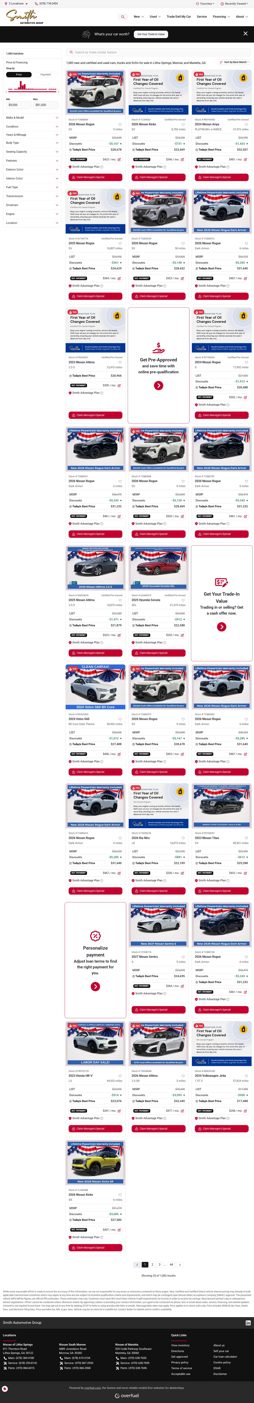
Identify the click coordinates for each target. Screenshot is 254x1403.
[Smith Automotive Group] (25, 17)
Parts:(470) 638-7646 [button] (133, 1368)
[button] (17, 3)
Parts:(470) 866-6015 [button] (21, 1368)
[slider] (6, 92)
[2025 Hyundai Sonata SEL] (159, 568)
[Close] (245, 33)
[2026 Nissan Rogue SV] (96, 92)
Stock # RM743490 (205, 119)
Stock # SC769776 (78, 238)
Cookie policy (222, 1362)
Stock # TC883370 (141, 714)
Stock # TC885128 (204, 952)
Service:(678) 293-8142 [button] (22, 1363)
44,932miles (114, 1081)
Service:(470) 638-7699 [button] (134, 1363)
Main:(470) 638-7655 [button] (133, 1358)
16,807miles (114, 248)
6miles (244, 248)
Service (202, 16)
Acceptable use (180, 1374)
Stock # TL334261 (141, 119)
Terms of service (181, 1368)
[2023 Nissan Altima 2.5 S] (96, 330)
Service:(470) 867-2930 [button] (78, 1363)
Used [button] (153, 16)
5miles (181, 962)
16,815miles (178, 843)
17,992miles (241, 367)
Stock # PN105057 (205, 833)
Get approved (179, 1356)
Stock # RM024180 (205, 1071)
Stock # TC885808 (141, 476)
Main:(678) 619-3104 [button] (77, 1358)
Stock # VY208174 (141, 952)
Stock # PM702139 (79, 1071)
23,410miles (114, 367)
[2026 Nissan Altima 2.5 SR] (159, 1043)
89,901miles (241, 843)
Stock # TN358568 (141, 1071)
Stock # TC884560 (204, 714)
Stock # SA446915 (141, 595)
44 (171, 1264)
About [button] (240, 16)
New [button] (137, 16)
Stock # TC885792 (204, 476)
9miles (117, 129)
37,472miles (241, 129)
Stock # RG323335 (78, 714)
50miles (180, 248)
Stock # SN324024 (78, 595)
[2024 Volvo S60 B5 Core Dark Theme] (96, 686)
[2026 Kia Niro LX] (159, 805)
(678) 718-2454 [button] (48, 3)
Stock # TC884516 (204, 238)
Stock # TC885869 (78, 119)
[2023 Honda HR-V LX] (96, 1043)
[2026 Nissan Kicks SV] (159, 92)
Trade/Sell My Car (179, 16)
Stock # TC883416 (78, 833)
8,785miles (178, 129)
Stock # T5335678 (141, 833)
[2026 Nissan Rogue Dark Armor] (222, 211)
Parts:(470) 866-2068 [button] (77, 1368)
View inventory (180, 1345)
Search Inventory (123, 17)
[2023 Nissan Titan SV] (222, 805)
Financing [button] (219, 16)
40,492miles (114, 724)
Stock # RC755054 (204, 357)
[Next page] (180, 1265)
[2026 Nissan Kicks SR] (96, 1162)
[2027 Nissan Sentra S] (159, 924)
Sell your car (221, 1351)
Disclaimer (220, 1374)
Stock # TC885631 (78, 476)
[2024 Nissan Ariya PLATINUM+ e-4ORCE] (222, 92)
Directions (177, 1351)
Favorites (206, 3)
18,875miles (114, 605)
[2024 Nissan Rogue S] (222, 330)
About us (219, 1345)
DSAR (217, 1368)
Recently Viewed (235, 3)
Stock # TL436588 (78, 1190)
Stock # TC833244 (141, 238)
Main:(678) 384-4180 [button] (21, 1358)
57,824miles (241, 1081)
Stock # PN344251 (78, 357)
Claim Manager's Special (90, 177)
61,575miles (178, 605)
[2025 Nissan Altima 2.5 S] (96, 568)
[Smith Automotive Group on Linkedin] (246, 1322)
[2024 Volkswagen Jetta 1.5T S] (222, 1043)
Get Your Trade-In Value (151, 34)
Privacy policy (179, 1362)
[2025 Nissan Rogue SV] (96, 211)
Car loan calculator (225, 1356)
